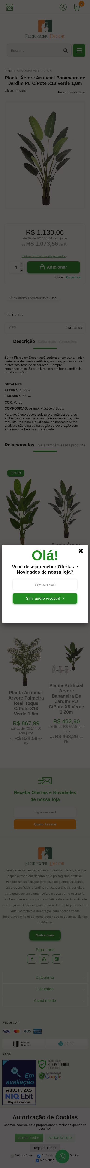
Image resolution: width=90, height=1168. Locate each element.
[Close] (82, 551)
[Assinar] (45, 598)
